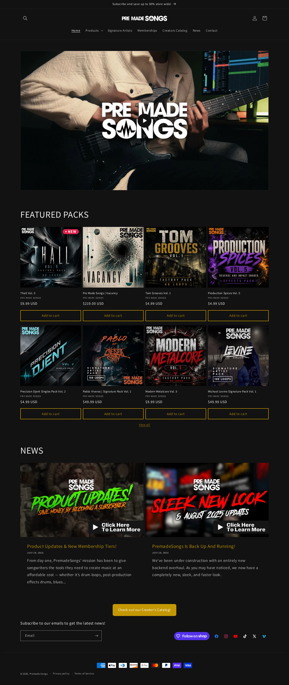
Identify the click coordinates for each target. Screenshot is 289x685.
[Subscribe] (96, 635)
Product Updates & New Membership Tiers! (72, 546)
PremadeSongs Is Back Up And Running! (193, 546)
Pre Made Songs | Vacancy (100, 293)
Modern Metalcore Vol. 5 (161, 391)
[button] (25, 18)
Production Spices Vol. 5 (224, 293)
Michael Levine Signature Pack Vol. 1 (232, 391)
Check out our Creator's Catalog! (144, 609)
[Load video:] (144, 120)
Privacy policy (61, 673)
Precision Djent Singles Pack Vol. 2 (43, 391)
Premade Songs (39, 673)
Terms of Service (84, 673)
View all (144, 425)
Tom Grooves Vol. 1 (158, 293)
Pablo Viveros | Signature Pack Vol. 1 (107, 391)
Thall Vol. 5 (27, 293)
